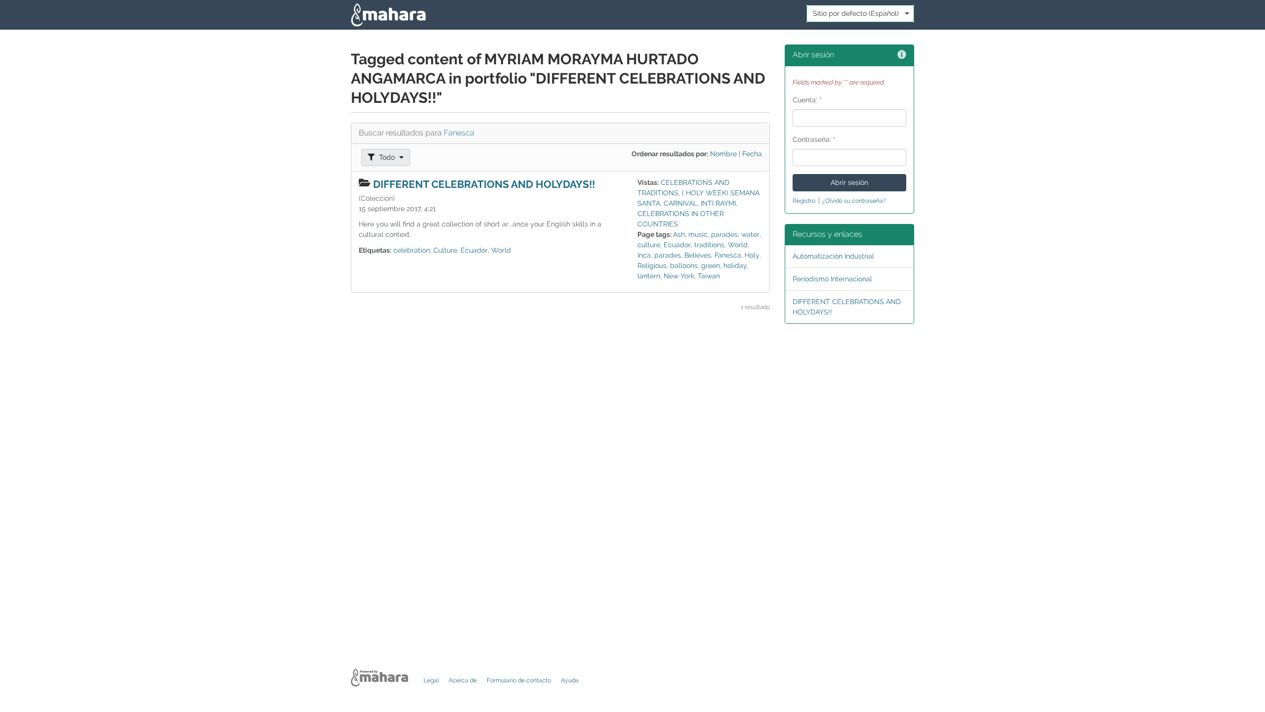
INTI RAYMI (718, 203)
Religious (652, 265)
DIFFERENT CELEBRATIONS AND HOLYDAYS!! (484, 184)
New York (679, 276)
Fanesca (459, 132)
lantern (648, 276)
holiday (735, 265)
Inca (644, 255)
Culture (445, 250)
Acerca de (463, 680)
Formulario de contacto (519, 680)
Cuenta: (807, 100)
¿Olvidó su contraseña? (854, 200)
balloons (684, 265)
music (698, 234)
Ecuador (474, 250)
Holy (752, 255)
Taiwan (709, 276)
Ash (679, 234)
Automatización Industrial (833, 256)
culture (648, 245)
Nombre (723, 154)
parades (724, 234)
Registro (804, 200)
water (750, 234)
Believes (697, 255)
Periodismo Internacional (832, 279)
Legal (431, 680)
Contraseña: (814, 139)
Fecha (752, 154)
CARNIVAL (680, 203)
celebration (411, 250)
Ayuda (570, 680)
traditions (709, 245)
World (501, 250)
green (710, 265)
